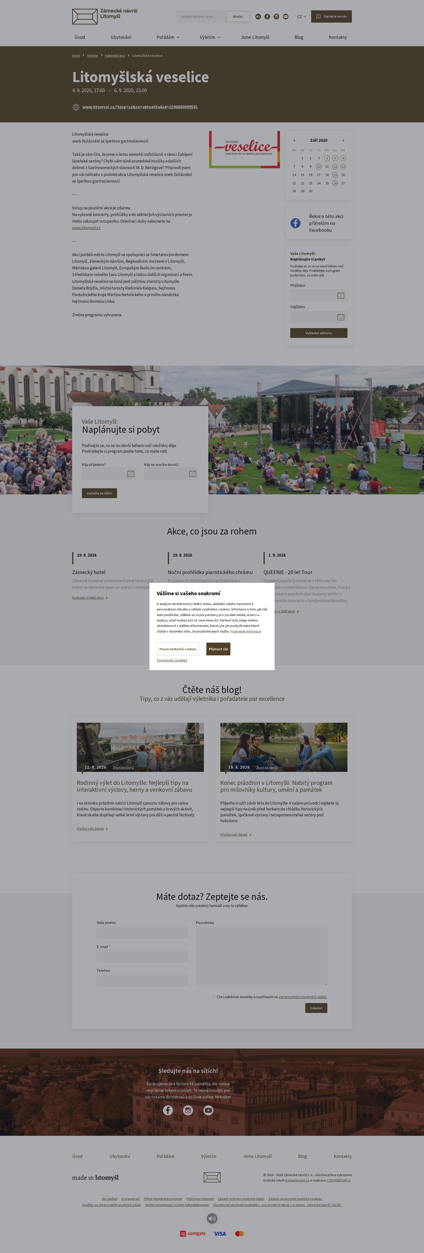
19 (335, 175)
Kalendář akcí (115, 55)
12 (335, 166)
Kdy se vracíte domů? (161, 464)
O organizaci (130, 1198)
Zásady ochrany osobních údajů (241, 1198)
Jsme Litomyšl (255, 37)
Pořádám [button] (165, 37)
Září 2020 (318, 140)
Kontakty (338, 37)
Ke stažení (109, 1198)
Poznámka (205, 922)
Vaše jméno (106, 922)
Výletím (92, 55)
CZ (299, 16)
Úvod (80, 37)
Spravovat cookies (172, 660)
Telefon (103, 970)
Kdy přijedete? (94, 464)
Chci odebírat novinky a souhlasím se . (272, 996)
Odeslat (316, 1008)
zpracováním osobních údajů (303, 996)
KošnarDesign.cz (297, 1180)
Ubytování (121, 37)
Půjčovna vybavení (200, 1198)
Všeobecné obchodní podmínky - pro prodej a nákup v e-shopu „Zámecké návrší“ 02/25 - (277, 1205)
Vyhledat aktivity (318, 333)
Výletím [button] (207, 37)
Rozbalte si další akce (88, 598)
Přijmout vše (218, 649)
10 (318, 166)
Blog (298, 37)
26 (335, 183)
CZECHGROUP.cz (339, 1180)
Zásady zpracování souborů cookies (295, 1198)
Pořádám (165, 1156)
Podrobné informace (246, 631)
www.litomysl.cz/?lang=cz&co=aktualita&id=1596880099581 (140, 107)
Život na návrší (123, 767)
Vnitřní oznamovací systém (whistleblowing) (177, 1205)
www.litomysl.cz (86, 227)
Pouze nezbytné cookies (177, 649)
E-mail (103, 946)
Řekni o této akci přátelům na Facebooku (326, 223)
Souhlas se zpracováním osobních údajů (111, 1205)
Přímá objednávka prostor (163, 1198)
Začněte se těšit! (99, 493)
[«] (294, 140)
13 (343, 166)
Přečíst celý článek (90, 829)
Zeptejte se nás (335, 16)
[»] (343, 140)
